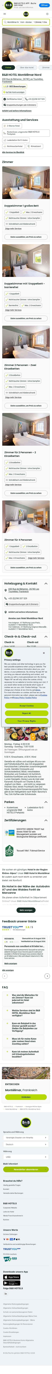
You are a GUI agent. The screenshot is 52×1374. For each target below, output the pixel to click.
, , (22, 80)
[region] (26, 687)
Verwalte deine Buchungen (13, 1193)
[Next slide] (47, 184)
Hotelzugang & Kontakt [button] (20, 583)
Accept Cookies (27, 705)
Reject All (26, 713)
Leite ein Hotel (8, 1212)
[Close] (44, 653)
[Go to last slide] (5, 184)
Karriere (6, 1220)
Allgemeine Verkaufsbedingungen (15, 1308)
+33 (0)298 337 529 (36, 99)
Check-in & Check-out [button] (20, 636)
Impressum (7, 1336)
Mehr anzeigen (26, 910)
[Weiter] (47, 976)
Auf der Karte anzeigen (15, 92)
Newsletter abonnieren (26, 1169)
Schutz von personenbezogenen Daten (17, 1312)
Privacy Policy (19, 697)
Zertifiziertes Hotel (14, 99)
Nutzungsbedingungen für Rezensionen (18, 1324)
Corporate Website (10, 1208)
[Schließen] (2, 5)
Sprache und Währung (13, 1132)
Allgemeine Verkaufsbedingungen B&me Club (20, 1316)
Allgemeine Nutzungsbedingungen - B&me (19, 1320)
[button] (25, 951)
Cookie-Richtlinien (10, 1328)
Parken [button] (9, 802)
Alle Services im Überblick (13, 152)
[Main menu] (4, 14)
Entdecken (26, 1097)
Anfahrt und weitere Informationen (16, 111)
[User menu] (47, 14)
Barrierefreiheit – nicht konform (14, 1347)
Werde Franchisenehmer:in (13, 1216)
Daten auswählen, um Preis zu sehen (26, 237)
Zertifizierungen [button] (15, 820)
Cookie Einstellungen (11, 1332)
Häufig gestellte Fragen (12, 1185)
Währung (7, 1151)
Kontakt (6, 1189)
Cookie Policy (31, 697)
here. (39, 689)
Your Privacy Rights (27, 721)
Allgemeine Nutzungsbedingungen (16, 1304)
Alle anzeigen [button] (8, 970)
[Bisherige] (4, 976)
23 (45, 57)
